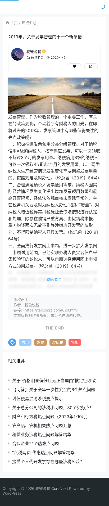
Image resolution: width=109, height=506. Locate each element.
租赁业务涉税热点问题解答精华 (41, 434)
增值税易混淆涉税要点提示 (37, 398)
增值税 (57, 342)
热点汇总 (29, 22)
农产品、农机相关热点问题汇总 (41, 425)
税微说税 (33, 51)
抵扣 (75, 342)
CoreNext (59, 488)
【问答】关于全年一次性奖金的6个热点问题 (53, 389)
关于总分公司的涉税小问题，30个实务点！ (53, 407)
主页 (14, 22)
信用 (25, 342)
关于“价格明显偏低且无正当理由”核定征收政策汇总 (56, 380)
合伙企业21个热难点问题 (35, 443)
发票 (40, 342)
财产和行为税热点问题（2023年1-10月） (51, 416)
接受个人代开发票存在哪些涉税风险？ (48, 461)
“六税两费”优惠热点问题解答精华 (43, 452)
